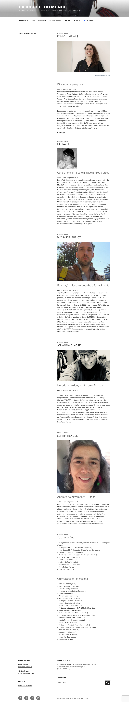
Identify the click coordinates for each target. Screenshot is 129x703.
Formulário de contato (25, 685)
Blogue (76, 20)
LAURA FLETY (66, 144)
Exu (33, 20)
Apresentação (23, 20)
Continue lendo (63, 133)
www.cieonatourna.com (26, 673)
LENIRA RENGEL (67, 435)
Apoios (67, 20)
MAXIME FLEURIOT (69, 237)
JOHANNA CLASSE (69, 345)
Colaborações (65, 537)
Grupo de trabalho (55, 20)
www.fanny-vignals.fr (25, 667)
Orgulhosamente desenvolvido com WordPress (72, 698)
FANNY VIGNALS (67, 36)
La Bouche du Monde (43, 7)
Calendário (42, 20)
